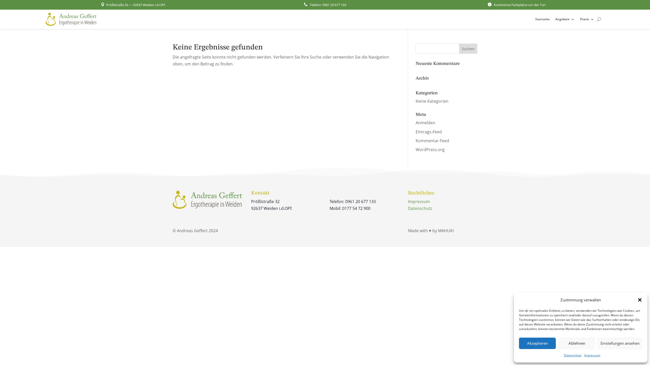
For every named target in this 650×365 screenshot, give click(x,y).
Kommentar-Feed (432, 140)
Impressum (592, 355)
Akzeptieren (537, 343)
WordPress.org (430, 149)
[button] (639, 299)
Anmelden (425, 122)
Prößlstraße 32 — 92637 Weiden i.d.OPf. (133, 5)
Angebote (562, 19)
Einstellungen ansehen (620, 343)
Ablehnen (576, 343)
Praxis (584, 19)
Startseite (542, 19)
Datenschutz (573, 355)
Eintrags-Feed (429, 132)
